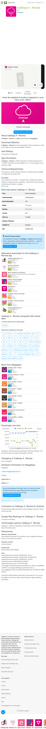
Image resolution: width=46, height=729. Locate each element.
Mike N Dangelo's (6, 667)
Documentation (5, 689)
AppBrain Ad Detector (10, 577)
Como (20, 354)
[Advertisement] (23, 40)
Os (9, 342)
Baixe (9, 358)
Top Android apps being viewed (9, 659)
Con (4, 342)
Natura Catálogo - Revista (15, 382)
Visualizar (4, 325)
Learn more (34, 243)
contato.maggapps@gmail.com (10, 471)
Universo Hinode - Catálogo (15, 403)
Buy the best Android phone (31, 656)
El (31, 337)
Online (31, 350)
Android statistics (29, 640)
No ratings (28, 205)
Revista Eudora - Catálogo (15, 389)
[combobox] (34, 2)
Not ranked (28, 209)
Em (4, 337)
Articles (3, 697)
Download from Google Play (23, 132)
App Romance (11, 286)
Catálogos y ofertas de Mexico (16, 301)
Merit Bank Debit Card (7, 671)
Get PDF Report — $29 (10, 246)
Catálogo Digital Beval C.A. (15, 308)
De (4, 333)
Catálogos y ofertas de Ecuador (16, 293)
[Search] (43, 2)
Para (9, 333)
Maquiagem (18, 350)
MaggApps (17, 365)
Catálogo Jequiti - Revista (15, 368)
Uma (30, 346)
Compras (25, 350)
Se (38, 354)
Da (25, 342)
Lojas (36, 350)
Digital (4, 358)
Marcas (4, 354)
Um (15, 346)
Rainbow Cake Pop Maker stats (9, 663)
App (33, 333)
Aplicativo (37, 342)
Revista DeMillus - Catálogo (15, 417)
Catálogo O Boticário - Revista (16, 375)
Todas (20, 358)
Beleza (25, 337)
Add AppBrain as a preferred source (13, 500)
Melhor (15, 358)
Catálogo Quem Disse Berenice (16, 410)
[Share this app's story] (35, 85)
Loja (33, 354)
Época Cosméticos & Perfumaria (16, 272)
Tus (11, 350)
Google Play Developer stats (31, 644)
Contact (3, 681)
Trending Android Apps (30, 648)
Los (38, 333)
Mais (9, 337)
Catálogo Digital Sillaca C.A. (15, 258)
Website (3, 475)
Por (37, 337)
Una (10, 354)
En (15, 333)
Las (15, 342)
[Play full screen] (40, 85)
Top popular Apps (28, 652)
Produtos (21, 333)
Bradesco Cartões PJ (13, 265)
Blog (2, 701)
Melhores (4, 350)
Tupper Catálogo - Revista (15, 396)
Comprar (26, 354)
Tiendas (10, 346)
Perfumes (36, 346)
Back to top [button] (41, 713)
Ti (15, 354)
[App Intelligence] (3, 712)
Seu (20, 342)
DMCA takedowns (6, 693)
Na (20, 337)
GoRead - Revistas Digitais (15, 279)
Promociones (22, 346)
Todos (31, 342)
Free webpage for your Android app (10, 705)
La (15, 337)
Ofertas (27, 333)
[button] (23, 479)
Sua (4, 346)
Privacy (3, 685)
